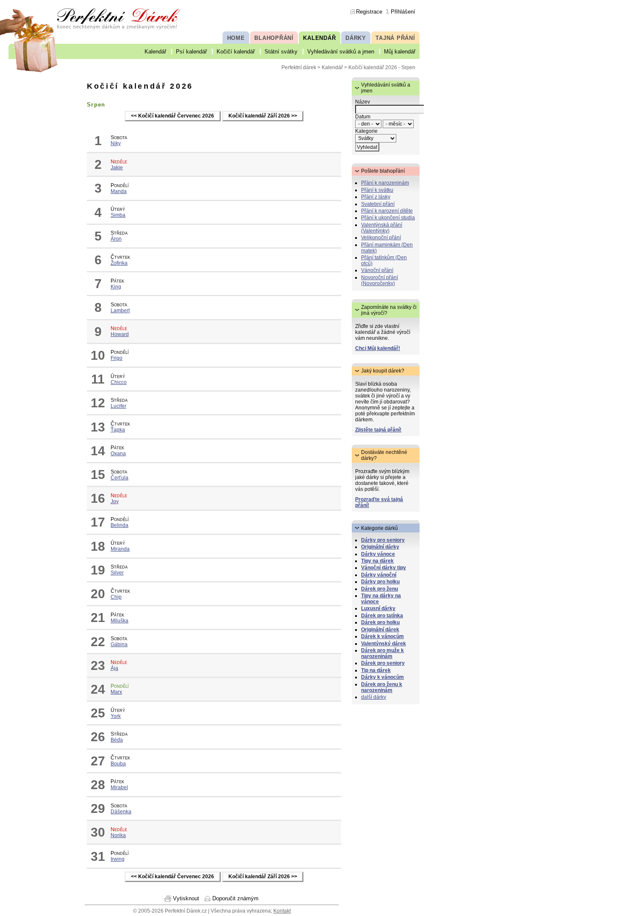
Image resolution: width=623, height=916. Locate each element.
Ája (114, 668)
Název (362, 102)
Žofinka (119, 263)
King (116, 287)
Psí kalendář (191, 51)
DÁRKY (355, 38)
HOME (236, 38)
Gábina (119, 644)
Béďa (117, 740)
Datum (362, 117)
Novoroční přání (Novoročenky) (379, 280)
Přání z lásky (375, 197)
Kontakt (282, 910)
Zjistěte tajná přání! (378, 430)
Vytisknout (186, 898)
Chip (116, 597)
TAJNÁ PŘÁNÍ (395, 38)
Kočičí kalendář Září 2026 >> (262, 116)
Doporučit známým (235, 898)
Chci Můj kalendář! (377, 348)
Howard (120, 334)
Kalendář (155, 51)
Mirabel (119, 787)
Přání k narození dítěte (387, 211)
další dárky (373, 697)
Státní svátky (281, 51)
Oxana (118, 454)
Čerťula (119, 478)
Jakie (117, 168)
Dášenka (121, 812)
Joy (115, 501)
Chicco (119, 382)
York (116, 716)
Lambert (120, 311)
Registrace (369, 11)
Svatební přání (378, 204)
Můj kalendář (399, 51)
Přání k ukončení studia (388, 218)
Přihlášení (403, 11)
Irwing (118, 859)
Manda (119, 191)
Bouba (118, 764)
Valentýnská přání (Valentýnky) (381, 228)
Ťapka (118, 430)
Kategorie (366, 131)
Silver (117, 573)
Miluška (119, 621)
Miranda (120, 549)
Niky (116, 143)
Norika (118, 835)
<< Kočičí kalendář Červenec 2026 (172, 116)
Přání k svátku (377, 190)
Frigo (116, 358)
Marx (116, 692)
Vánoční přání (377, 270)
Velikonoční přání (381, 238)
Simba (118, 215)
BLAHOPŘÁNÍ (274, 38)
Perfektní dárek (298, 67)
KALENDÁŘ (319, 38)
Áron (116, 239)
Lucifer (118, 406)
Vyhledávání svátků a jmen (340, 51)
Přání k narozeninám (385, 183)
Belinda (119, 525)
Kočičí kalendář (236, 51)
